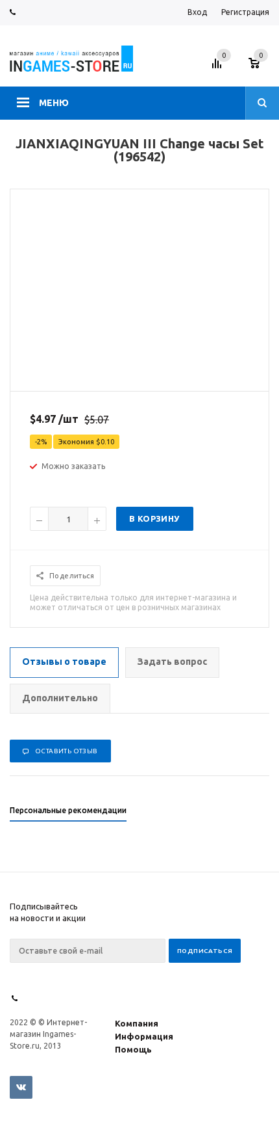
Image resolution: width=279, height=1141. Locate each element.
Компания (136, 1023)
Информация (144, 1036)
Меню (54, 103)
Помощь (133, 1049)
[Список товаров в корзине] (260, 67)
